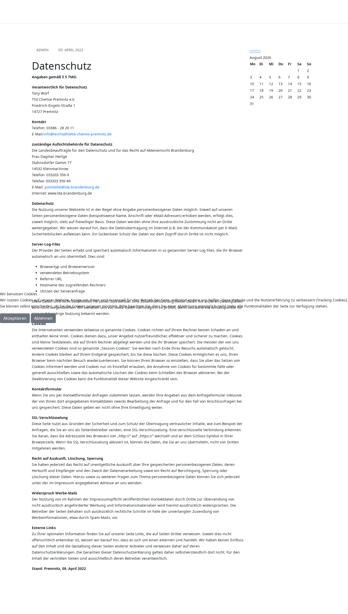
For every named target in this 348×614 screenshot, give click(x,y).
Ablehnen (43, 318)
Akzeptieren (14, 318)
